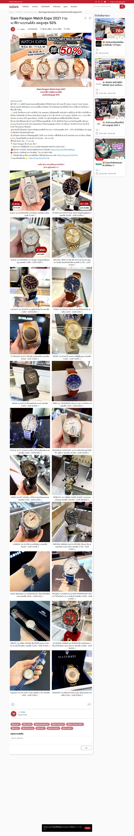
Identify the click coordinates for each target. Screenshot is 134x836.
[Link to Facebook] (95, 2)
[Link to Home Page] (14, 6)
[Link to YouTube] (105, 2)
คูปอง (65, 6)
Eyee (23, 29)
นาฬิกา (16, 728)
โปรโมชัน (26, 6)
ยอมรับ (87, 828)
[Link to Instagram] (98, 2)
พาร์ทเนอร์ (56, 6)
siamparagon (42, 724)
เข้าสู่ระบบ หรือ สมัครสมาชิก (117, 2)
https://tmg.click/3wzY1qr (39, 158)
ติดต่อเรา (74, 6)
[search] (122, 6)
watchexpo (59, 724)
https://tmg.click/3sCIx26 (67, 155)
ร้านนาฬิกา (68, 728)
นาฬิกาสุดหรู (28, 728)
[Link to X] (101, 2)
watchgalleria (75, 724)
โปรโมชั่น (28, 724)
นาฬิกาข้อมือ (54, 728)
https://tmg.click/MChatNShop (63, 150)
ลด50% (41, 728)
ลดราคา (16, 724)
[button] (90, 17)
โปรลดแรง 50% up (30, 12)
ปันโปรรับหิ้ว (45, 6)
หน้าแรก (11, 12)
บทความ (35, 6)
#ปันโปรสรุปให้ (16, 101)
